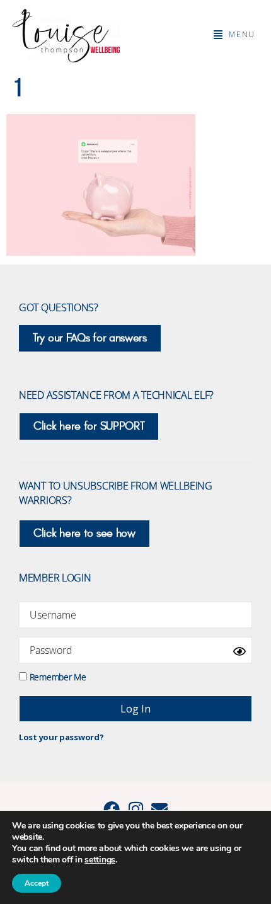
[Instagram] (135, 809)
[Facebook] (111, 809)
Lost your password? (61, 737)
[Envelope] (159, 809)
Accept (37, 883)
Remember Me (56, 676)
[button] (234, 34)
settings (99, 860)
